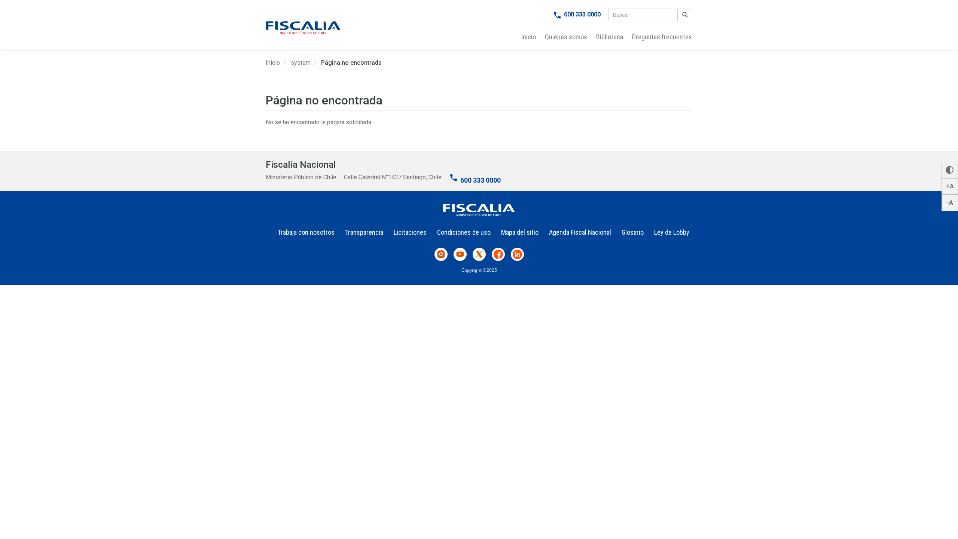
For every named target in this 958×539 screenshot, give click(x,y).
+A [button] (950, 186)
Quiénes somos (566, 37)
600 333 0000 (582, 14)
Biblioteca (609, 37)
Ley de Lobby (671, 232)
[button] (950, 170)
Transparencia (364, 232)
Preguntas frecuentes (662, 37)
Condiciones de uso (464, 232)
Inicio (528, 37)
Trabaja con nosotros (306, 232)
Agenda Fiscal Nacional (580, 232)
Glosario (633, 232)
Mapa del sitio (520, 232)
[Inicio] (303, 27)
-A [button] (950, 202)
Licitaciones (410, 232)
